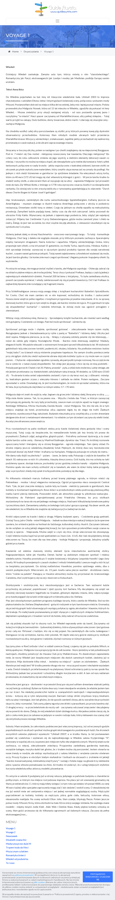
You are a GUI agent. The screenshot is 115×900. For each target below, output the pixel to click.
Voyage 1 (10, 828)
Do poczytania (31, 51)
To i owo (10, 862)
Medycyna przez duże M (18, 843)
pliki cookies (39, 882)
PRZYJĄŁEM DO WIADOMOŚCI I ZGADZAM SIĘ (98, 877)
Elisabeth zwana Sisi (16, 839)
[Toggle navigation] (57, 21)
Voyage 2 (10, 832)
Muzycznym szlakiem (17, 851)
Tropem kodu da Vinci (17, 847)
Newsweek (11, 836)
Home (15, 51)
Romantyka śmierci (16, 855)
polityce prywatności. (24, 875)
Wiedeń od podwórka (17, 859)
